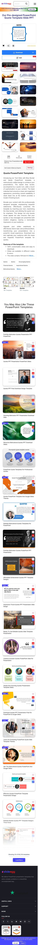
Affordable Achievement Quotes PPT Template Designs (18, 578)
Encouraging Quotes (24, 262)
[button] (33, 316)
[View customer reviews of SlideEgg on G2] (16, 917)
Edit (27, 57)
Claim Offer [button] (32, 9)
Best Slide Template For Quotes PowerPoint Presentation (17, 848)
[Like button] (3, 45)
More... (19, 269)
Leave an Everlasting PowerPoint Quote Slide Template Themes (17, 740)
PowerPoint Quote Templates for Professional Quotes (17, 470)
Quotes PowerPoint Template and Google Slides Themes (18, 497)
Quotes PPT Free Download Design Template (17, 388)
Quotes (5, 262)
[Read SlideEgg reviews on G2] (6, 917)
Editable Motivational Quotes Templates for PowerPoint (17, 524)
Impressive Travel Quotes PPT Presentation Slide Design (18, 605)
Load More (19, 860)
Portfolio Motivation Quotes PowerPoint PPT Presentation (17, 551)
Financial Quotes (8, 265)
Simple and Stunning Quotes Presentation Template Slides (16, 686)
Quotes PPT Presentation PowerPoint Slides (17, 361)
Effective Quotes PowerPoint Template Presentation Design (15, 794)
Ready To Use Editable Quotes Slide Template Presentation (18, 632)
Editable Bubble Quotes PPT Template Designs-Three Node (18, 821)
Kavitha (29, 157)
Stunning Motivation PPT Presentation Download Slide (18, 416)
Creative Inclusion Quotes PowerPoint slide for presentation (18, 659)
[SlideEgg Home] (19, 872)
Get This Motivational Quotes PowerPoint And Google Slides (17, 767)
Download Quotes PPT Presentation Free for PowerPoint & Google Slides (17, 713)
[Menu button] (35, 4)
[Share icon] (9, 45)
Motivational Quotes (9, 269)
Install (28, 162)
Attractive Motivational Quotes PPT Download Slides (17, 443)
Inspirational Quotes (22, 265)
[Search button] (26, 3)
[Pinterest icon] (13, 45)
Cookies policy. (18, 941)
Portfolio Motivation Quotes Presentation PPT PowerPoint (17, 335)
